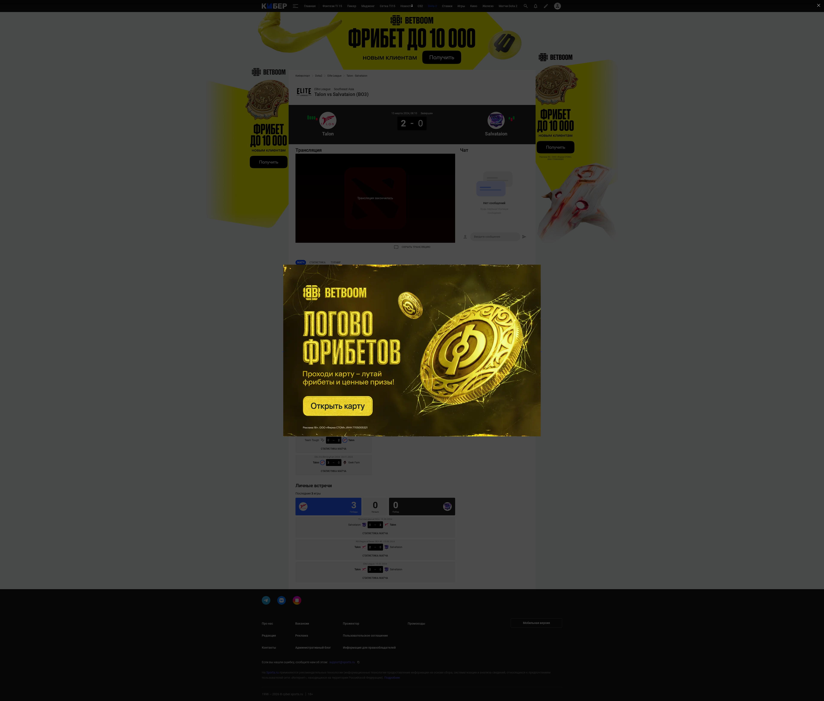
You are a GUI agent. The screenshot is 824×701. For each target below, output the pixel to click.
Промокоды (416, 623)
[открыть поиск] (525, 6)
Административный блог (313, 647)
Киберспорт (302, 75)
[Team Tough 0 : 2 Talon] (310, 118)
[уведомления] (535, 6)
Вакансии (302, 623)
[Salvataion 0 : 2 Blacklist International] (511, 119)
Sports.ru (272, 672)
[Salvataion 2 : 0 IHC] (514, 118)
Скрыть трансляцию (416, 247)
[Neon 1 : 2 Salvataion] (509, 118)
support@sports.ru (342, 662)
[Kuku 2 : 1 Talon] (317, 119)
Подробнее (392, 677)
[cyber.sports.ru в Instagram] (298, 601)
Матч (300, 262)
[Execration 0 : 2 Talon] (314, 118)
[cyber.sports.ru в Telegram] (267, 601)
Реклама (301, 635)
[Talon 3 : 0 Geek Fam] (308, 117)
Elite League (334, 75)
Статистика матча (333, 381)
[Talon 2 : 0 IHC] (312, 118)
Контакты (269, 647)
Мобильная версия (536, 623)
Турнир (336, 262)
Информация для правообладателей (369, 647)
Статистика (317, 262)
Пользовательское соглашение (365, 635)
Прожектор (351, 623)
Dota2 (318, 75)
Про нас (267, 623)
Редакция (269, 635)
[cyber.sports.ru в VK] (282, 601)
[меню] (295, 6)
